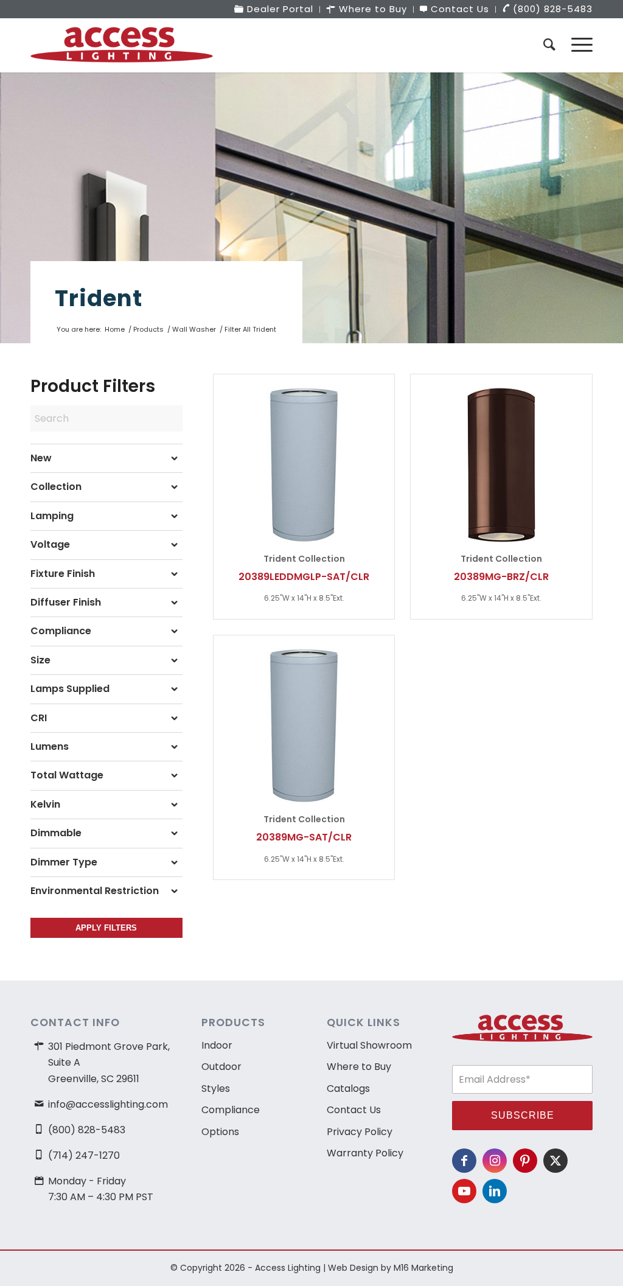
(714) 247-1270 (84, 1155)
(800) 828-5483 (86, 1130)
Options (220, 1132)
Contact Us (354, 1110)
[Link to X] (555, 1160)
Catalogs (348, 1089)
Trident (98, 298)
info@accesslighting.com (108, 1104)
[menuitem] (274, 9)
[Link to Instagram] (494, 1160)
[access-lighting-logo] (121, 45)
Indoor (216, 1045)
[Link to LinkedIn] (494, 1191)
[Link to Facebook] (464, 1160)
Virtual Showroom (369, 1045)
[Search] (549, 45)
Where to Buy (359, 1067)
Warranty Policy (365, 1153)
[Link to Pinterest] (525, 1160)
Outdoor (221, 1067)
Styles (215, 1089)
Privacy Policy (359, 1132)
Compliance (230, 1110)
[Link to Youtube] (464, 1191)
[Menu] (578, 45)
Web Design (353, 1268)
